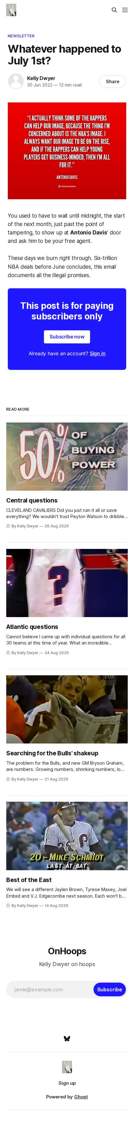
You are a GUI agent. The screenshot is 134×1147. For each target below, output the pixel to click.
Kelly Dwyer (41, 78)
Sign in (98, 353)
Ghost (81, 1097)
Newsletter (21, 35)
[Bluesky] (67, 1039)
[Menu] (125, 10)
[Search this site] (114, 10)
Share (112, 81)
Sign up (67, 1083)
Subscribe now (67, 336)
